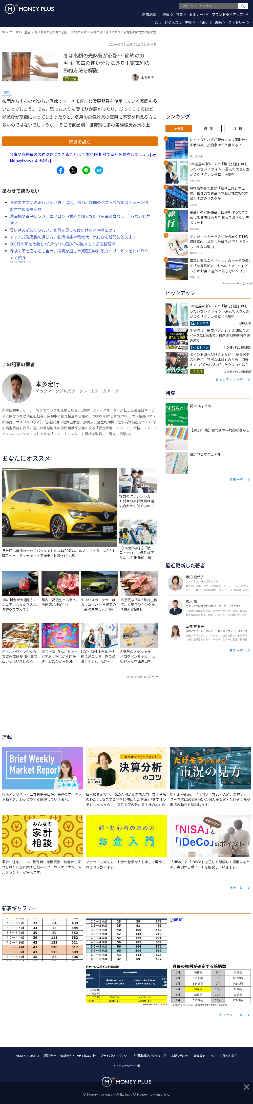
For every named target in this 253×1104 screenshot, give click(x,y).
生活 (154, 22)
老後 (188, 22)
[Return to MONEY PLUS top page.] (29, 9)
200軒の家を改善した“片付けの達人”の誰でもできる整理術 (62, 244)
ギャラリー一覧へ (233, 1014)
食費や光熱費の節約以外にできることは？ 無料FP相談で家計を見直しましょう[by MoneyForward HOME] (83, 157)
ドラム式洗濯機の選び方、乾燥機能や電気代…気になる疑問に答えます (73, 237)
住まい (203, 22)
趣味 (218, 22)
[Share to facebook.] (60, 170)
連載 (166, 14)
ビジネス (171, 22)
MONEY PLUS (11, 32)
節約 (7, 92)
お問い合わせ (180, 1055)
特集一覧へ (238, 479)
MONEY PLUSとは (28, 1055)
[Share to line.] (86, 170)
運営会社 (50, 1055)
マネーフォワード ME (126, 1065)
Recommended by (137, 677)
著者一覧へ (238, 650)
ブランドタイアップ (230, 14)
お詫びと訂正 (228, 1055)
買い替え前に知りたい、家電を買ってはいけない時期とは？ (63, 230)
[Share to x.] (73, 170)
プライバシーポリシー (115, 1055)
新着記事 (149, 14)
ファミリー (237, 22)
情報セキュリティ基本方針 (78, 1055)
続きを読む (80, 141)
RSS (212, 1055)
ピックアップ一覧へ (231, 379)
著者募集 (199, 1055)
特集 (179, 14)
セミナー (198, 14)
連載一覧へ (238, 887)
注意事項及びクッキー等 (150, 1055)
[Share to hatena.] (99, 170)
